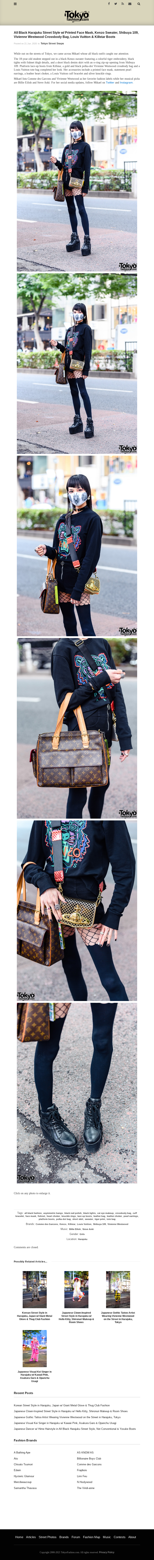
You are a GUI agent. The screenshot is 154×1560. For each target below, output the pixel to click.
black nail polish (73, 1213)
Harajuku (82, 1239)
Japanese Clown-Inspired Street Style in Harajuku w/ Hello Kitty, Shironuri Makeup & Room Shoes (76, 1317)
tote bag (111, 1219)
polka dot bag (63, 1219)
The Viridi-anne (85, 1488)
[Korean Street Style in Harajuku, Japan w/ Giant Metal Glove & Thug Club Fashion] (35, 1289)
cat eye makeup (105, 1213)
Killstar (71, 1224)
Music (107, 1537)
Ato (16, 1458)
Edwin (17, 1470)
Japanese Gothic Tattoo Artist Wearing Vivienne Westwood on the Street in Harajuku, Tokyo (118, 1317)
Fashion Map (91, 1537)
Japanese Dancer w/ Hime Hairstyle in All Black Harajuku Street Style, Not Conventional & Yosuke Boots (75, 1428)
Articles (31, 1537)
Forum (76, 1537)
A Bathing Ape (22, 1452)
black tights (89, 1213)
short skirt (77, 1219)
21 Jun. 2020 (30, 43)
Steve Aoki (88, 1229)
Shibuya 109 (99, 1224)
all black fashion (33, 1213)
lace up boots (84, 1216)
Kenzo (63, 1224)
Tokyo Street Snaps (52, 43)
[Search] (139, 3)
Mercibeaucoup (22, 1482)
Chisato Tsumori (23, 1464)
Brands (64, 1537)
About (132, 1537)
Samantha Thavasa (25, 1488)
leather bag (99, 1216)
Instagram (126, 82)
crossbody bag (123, 1213)
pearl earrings (131, 1216)
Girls (82, 1234)
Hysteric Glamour (24, 1476)
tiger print (100, 1219)
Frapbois (82, 1470)
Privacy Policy (106, 1552)
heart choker (53, 1216)
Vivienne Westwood (117, 1224)
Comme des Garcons (47, 1224)
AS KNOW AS (85, 1452)
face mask (30, 1216)
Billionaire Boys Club (89, 1458)
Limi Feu (82, 1476)
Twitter (110, 82)
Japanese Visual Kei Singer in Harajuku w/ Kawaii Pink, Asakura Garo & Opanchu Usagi (35, 1376)
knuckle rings (69, 1216)
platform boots (47, 1219)
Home (19, 1537)
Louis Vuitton (84, 1224)
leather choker (114, 1216)
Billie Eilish (75, 1229)
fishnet (41, 1216)
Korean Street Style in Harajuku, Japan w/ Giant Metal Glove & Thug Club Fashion (34, 1315)
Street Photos (48, 1537)
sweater (89, 1219)
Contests (120, 1537)
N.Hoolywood (84, 1482)
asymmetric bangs (53, 1213)
